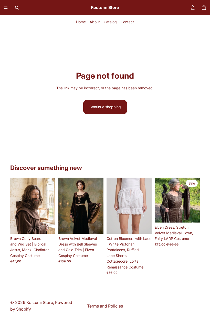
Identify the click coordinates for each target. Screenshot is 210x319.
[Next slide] (49, 205)
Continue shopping (105, 107)
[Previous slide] (16, 205)
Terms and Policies (105, 306)
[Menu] (6, 8)
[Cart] (203, 7)
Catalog (110, 22)
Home (81, 22)
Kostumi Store (39, 302)
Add (51, 226)
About (95, 22)
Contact (127, 22)
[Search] (17, 7)
